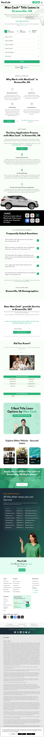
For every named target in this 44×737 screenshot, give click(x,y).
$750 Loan (19, 519)
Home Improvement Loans (31, 519)
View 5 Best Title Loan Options (22, 417)
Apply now (22, 571)
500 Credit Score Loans (30, 514)
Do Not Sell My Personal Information (12, 627)
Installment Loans (10, 519)
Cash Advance (9, 524)
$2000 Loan (19, 524)
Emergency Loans (10, 514)
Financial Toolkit (35, 586)
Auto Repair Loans (29, 521)
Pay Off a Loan (35, 582)
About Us (5, 600)
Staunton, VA (12, 385)
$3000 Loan (19, 526)
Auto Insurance (16, 582)
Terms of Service (22, 625)
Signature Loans (9, 526)
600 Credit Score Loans (30, 517)
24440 (12, 397)
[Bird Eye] (26, 67)
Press (4, 611)
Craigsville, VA (31, 380)
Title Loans (8, 512)
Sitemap (25, 627)
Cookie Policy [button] (35, 730)
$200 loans (19, 514)
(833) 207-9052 (23, 25)
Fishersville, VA (13, 382)
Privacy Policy (10, 625)
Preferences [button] (16, 731)
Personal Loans (9, 521)
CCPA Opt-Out (34, 625)
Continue (22, 61)
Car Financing (16, 584)
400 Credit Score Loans (30, 512)
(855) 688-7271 (17, 608)
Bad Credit (5, 591)
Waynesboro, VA (31, 387)
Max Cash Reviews (7, 606)
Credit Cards (16, 591)
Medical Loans (28, 524)
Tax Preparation (16, 589)
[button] (22, 240)
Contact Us (5, 602)
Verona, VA (12, 387)
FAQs (4, 604)
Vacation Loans (28, 526)
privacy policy (17, 719)
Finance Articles (35, 584)
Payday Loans (9, 517)
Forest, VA (31, 382)
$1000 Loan (19, 521)
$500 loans (19, 517)
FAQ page (29, 145)
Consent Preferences (34, 627)
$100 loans (19, 512)
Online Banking (16, 593)
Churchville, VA (13, 380)
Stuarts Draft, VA (31, 385)
